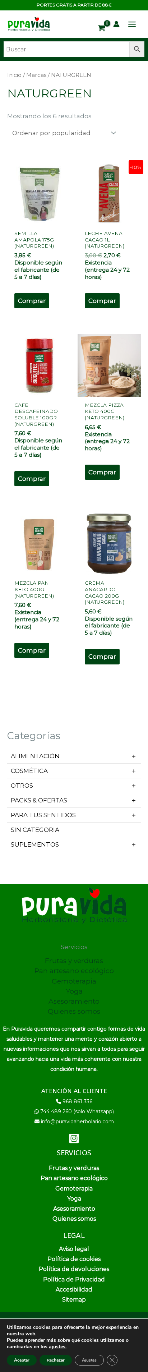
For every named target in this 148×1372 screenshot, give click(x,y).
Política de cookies (74, 1259)
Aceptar (21, 1360)
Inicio (14, 75)
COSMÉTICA (29, 770)
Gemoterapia (74, 981)
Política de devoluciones (74, 1269)
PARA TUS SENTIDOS (43, 815)
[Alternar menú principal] (132, 24)
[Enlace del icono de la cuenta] (116, 24)
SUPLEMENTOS (35, 844)
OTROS (22, 785)
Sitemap (74, 1299)
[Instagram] (74, 1138)
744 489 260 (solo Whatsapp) (77, 1111)
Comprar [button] (32, 300)
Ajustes (89, 1360)
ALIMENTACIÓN (35, 756)
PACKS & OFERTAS (39, 800)
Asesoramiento (74, 1001)
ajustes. (57, 1347)
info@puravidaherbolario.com (77, 1121)
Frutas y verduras (74, 961)
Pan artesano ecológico (74, 971)
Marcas (36, 75)
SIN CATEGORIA (35, 829)
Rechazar (56, 1360)
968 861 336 (77, 1101)
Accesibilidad (74, 1289)
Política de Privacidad (74, 1279)
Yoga (74, 991)
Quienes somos (74, 1011)
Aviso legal (74, 1249)
